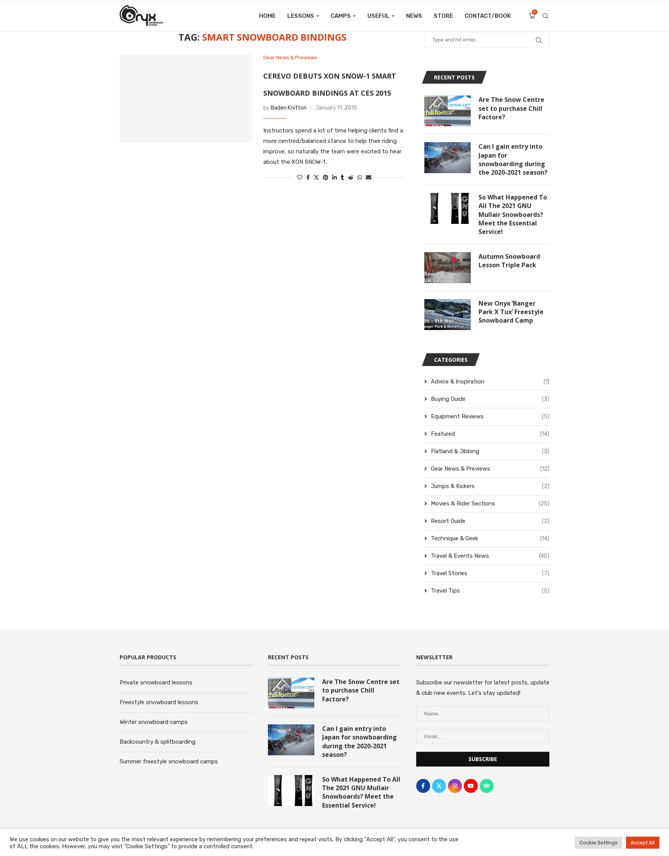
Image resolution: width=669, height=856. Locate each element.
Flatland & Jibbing (490, 451)
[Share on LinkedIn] (334, 178)
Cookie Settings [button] (599, 843)
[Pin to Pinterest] (325, 178)
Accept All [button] (643, 843)
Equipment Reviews (490, 416)
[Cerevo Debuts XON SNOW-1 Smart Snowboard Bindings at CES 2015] (186, 99)
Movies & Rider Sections (490, 503)
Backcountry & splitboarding (158, 741)
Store (443, 15)
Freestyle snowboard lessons (159, 702)
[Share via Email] (368, 178)
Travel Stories (490, 573)
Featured (490, 433)
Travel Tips (490, 590)
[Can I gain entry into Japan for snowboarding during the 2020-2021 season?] (447, 157)
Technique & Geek (490, 538)
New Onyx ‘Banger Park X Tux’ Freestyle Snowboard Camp (511, 312)
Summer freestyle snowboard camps (169, 761)
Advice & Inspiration (490, 381)
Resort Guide (490, 520)
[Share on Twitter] (316, 178)
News (414, 15)
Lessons (300, 15)
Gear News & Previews (490, 468)
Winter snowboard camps (154, 721)
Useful (378, 15)
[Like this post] (299, 178)
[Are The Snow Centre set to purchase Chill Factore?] (447, 110)
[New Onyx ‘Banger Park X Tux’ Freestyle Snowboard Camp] (447, 314)
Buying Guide (490, 398)
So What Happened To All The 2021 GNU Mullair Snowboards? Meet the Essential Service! (513, 214)
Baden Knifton (289, 108)
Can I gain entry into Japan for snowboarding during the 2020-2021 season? (513, 159)
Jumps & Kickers (490, 486)
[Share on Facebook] (308, 178)
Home (267, 15)
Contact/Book (488, 15)
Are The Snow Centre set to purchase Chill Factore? (511, 108)
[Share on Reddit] (350, 178)
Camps (341, 15)
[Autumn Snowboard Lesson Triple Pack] (447, 267)
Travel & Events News (490, 555)
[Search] (545, 15)
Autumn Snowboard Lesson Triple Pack (509, 260)
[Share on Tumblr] (342, 178)
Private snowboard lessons (156, 682)
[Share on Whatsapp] (359, 178)
